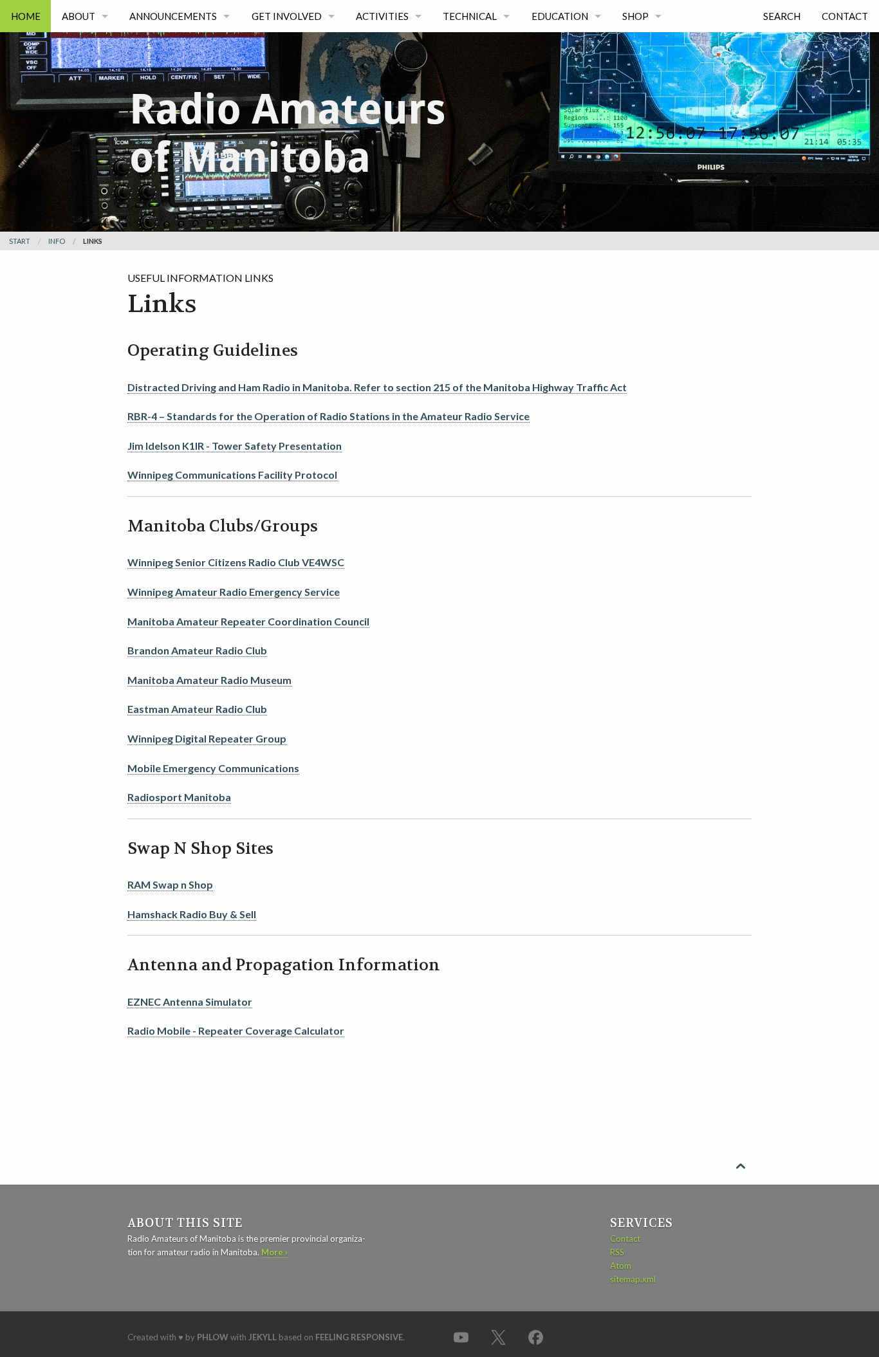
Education (560, 16)
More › (274, 1252)
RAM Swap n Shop (170, 884)
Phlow (212, 1337)
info (56, 241)
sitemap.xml (633, 1279)
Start (19, 241)
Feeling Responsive (359, 1337)
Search (781, 16)
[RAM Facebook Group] (535, 1336)
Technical (470, 16)
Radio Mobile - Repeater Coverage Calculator (235, 1030)
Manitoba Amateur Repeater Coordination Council (248, 621)
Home (26, 16)
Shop (635, 16)
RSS (617, 1252)
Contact (845, 16)
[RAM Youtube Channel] (460, 1336)
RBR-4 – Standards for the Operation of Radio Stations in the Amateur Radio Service (328, 416)
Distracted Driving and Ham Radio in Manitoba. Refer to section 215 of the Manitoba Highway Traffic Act (377, 387)
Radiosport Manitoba (179, 797)
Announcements (173, 16)
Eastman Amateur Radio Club (197, 709)
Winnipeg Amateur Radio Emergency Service (233, 592)
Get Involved (287, 16)
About (78, 16)
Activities (382, 16)
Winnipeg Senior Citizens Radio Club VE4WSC (235, 562)
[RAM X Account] (498, 1336)
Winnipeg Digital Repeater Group (206, 738)
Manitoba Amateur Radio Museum (209, 680)
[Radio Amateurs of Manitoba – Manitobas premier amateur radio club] (288, 111)
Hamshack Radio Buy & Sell (191, 914)
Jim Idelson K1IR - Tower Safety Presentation (234, 445)
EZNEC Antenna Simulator (189, 1001)
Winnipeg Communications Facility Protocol (232, 474)
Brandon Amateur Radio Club (197, 650)
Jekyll (262, 1337)
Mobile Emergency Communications (213, 768)
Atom (620, 1265)
